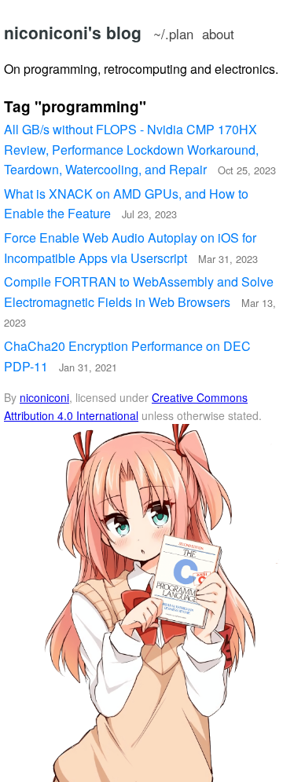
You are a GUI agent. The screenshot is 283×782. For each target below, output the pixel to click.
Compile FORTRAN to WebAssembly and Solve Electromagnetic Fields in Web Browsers (140, 301)
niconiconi (44, 397)
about (218, 33)
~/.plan (173, 33)
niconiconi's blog (73, 32)
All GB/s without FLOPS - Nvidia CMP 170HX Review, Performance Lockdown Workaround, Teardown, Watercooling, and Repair (140, 149)
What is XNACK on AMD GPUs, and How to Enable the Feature (126, 204)
